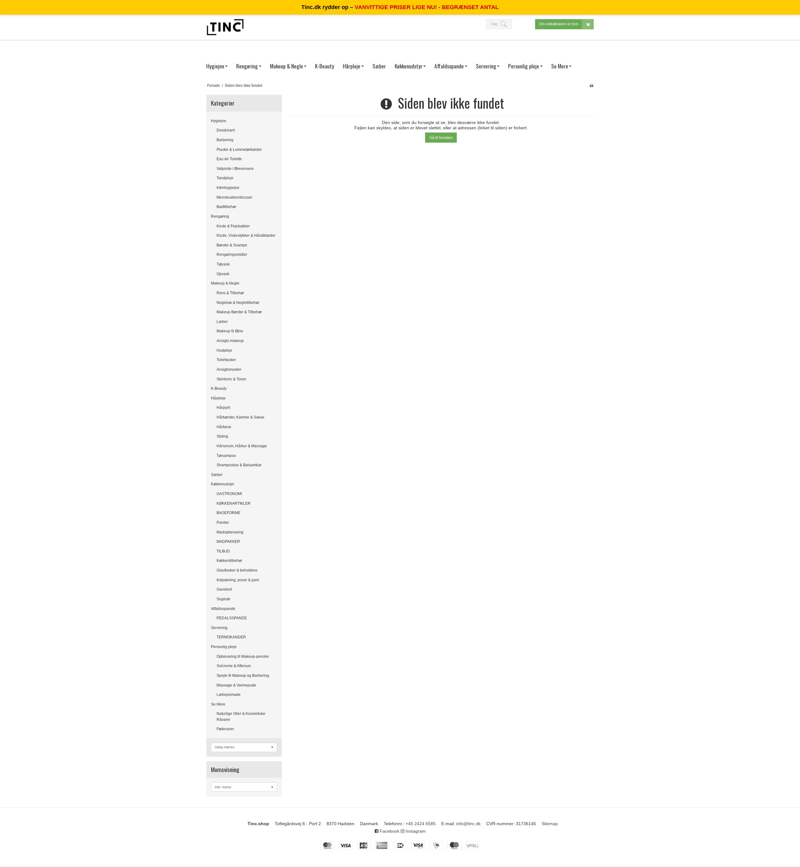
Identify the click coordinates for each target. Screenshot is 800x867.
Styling (222, 436)
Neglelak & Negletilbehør (238, 302)
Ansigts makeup (230, 341)
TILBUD (223, 551)
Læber (222, 322)
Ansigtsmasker (229, 369)
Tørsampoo (226, 455)
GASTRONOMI (229, 494)
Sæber (216, 475)
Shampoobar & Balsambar (239, 465)
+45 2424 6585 (421, 823)
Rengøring (220, 216)
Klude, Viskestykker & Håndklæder (246, 235)
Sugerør (223, 599)
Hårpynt (223, 407)
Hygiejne (218, 121)
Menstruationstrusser (234, 197)
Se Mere (218, 704)
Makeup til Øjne (230, 331)
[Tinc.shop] (225, 27)
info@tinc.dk (468, 823)
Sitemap (550, 823)
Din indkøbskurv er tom (558, 24)
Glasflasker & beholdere (237, 570)
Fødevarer (225, 729)
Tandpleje (225, 178)
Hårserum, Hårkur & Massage (242, 446)
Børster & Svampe (232, 245)
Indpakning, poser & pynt (238, 580)
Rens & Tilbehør (230, 293)
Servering (219, 628)
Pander (223, 522)
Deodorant (226, 130)
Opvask (223, 274)
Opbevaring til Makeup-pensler (243, 656)
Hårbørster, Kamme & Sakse (240, 417)
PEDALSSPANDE (232, 618)
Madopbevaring (230, 532)
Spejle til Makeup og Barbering (243, 675)
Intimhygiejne (228, 188)
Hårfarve (224, 427)
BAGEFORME (228, 513)
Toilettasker (226, 360)
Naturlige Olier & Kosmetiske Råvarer (241, 716)
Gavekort (224, 589)
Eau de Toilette (229, 159)
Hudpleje (224, 350)
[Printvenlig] (591, 85)
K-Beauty (219, 388)
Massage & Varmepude (236, 685)
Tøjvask (223, 264)
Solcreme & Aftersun (234, 666)
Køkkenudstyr (222, 484)
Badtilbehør (226, 207)
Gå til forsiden (441, 138)
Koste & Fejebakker (233, 226)
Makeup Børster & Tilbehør (239, 312)
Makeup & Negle (225, 283)
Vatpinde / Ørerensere (235, 168)
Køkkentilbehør (229, 560)
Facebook (388, 831)
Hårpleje (218, 398)
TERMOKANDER (231, 637)
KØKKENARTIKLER (234, 503)
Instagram (415, 831)
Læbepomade (229, 694)
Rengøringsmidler (232, 254)
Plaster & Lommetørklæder (239, 149)
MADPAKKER (228, 541)
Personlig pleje (224, 647)
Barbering (225, 140)
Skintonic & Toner (231, 379)
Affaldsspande (223, 609)
